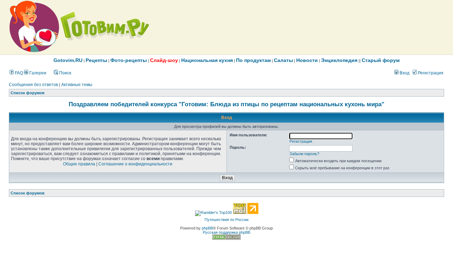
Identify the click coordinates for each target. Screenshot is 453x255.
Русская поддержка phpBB (226, 232)
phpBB (207, 228)
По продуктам (253, 60)
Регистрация (430, 72)
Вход (403, 72)
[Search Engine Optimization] (226, 238)
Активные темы (76, 84)
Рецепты (96, 60)
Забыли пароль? (304, 154)
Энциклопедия (339, 60)
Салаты (283, 60)
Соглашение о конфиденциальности (135, 164)
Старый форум (381, 60)
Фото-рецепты (128, 60)
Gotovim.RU (67, 60)
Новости (307, 60)
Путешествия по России (226, 219)
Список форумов (28, 93)
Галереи (37, 72)
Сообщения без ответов (33, 84)
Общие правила (79, 164)
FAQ (18, 72)
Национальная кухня (207, 60)
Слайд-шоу (164, 60)
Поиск (64, 72)
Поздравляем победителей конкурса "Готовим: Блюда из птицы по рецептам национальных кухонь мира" (226, 104)
